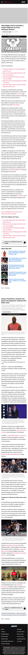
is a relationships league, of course (15, 435)
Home (2, 287)
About (2, 629)
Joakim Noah (11, 169)
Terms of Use (20, 636)
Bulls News (7, 287)
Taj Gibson (21, 195)
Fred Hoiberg (16, 104)
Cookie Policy (4, 639)
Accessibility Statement (7, 641)
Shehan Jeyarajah (7, 31)
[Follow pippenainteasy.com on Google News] (25, 242)
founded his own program (12, 545)
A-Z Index (19, 641)
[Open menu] (2, 2)
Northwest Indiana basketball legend (10, 454)
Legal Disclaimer (21, 639)
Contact (3, 631)
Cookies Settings (5, 643)
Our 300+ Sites (20, 631)
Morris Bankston (7, 311)
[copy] (9, 34)
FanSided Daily (5, 634)
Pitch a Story (20, 634)
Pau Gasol (20, 169)
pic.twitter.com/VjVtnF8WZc (8, 360)
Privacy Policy (4, 636)
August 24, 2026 (19, 387)
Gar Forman (19, 93)
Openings (19, 629)
